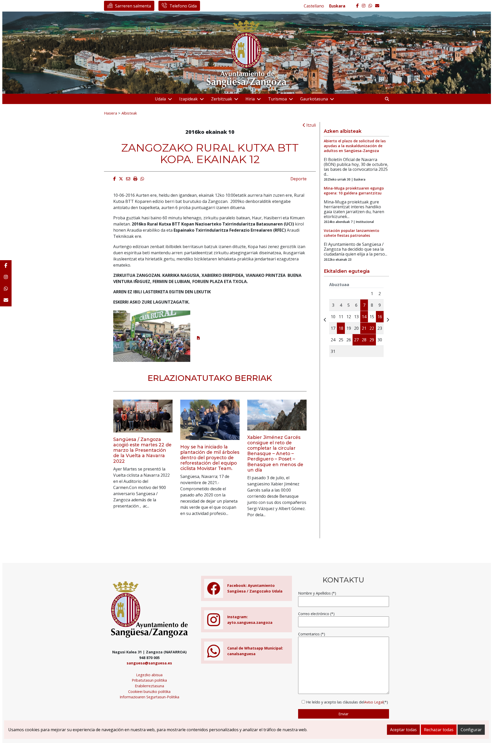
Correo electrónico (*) (316, 613)
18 (341, 328)
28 (364, 340)
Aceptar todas (403, 729)
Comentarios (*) (311, 634)
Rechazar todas (438, 729)
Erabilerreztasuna (149, 685)
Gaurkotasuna (314, 99)
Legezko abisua (149, 674)
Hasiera (110, 113)
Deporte (298, 179)
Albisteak (129, 113)
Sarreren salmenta (133, 6)
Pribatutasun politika (149, 680)
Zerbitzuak (221, 99)
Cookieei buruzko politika (149, 691)
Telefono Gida (183, 6)
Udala (160, 99)
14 (364, 316)
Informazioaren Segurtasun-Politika (149, 696)
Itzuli (310, 125)
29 (371, 340)
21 (364, 328)
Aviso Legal (373, 702)
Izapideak (188, 99)
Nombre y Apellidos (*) (317, 593)
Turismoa (277, 99)
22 (371, 328)
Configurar (471, 729)
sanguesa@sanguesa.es (149, 663)
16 (379, 316)
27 (356, 340)
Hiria (250, 99)
